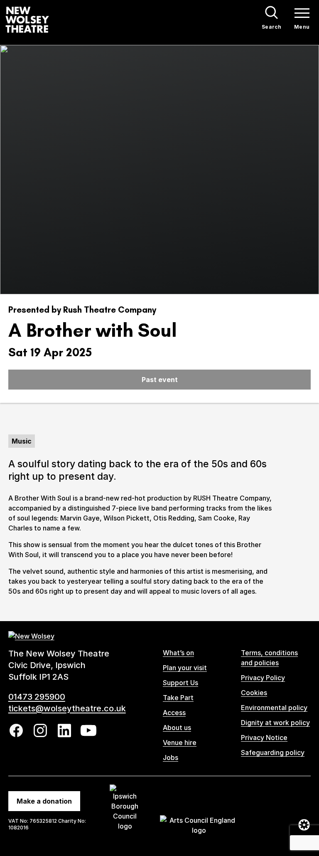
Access (174, 712)
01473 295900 (36, 697)
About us (177, 727)
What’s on (178, 653)
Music (22, 441)
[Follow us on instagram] (40, 730)
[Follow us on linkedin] (64, 731)
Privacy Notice (264, 737)
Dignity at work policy (275, 722)
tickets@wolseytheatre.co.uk (67, 708)
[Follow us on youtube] (88, 730)
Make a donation (44, 801)
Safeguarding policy (272, 752)
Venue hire (179, 742)
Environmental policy (274, 707)
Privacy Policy (263, 677)
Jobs (170, 757)
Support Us (180, 682)
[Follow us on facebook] (16, 730)
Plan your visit (185, 668)
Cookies (254, 692)
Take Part (178, 697)
